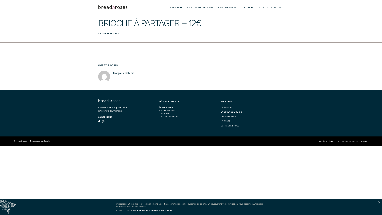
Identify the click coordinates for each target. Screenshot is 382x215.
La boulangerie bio (200, 7)
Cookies (365, 141)
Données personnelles (348, 141)
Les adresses (227, 7)
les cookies (166, 210)
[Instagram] (103, 121)
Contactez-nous (270, 7)
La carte (248, 7)
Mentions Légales (327, 141)
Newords (45, 141)
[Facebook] (99, 121)
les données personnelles (145, 210)
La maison (175, 7)
